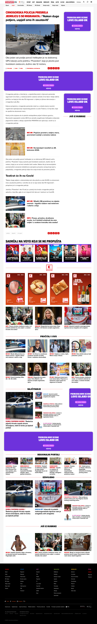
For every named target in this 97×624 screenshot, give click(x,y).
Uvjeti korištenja (23, 607)
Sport (29, 2)
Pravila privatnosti (41, 607)
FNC (21, 588)
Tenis (21, 583)
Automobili (56, 595)
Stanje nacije (46, 5)
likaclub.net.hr (23, 615)
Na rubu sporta (23, 579)
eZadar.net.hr (78, 613)
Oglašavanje (15, 607)
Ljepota (55, 579)
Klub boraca (22, 576)
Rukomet (22, 574)
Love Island (38, 583)
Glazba (37, 576)
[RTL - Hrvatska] (82, 607)
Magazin (39, 2)
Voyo (37, 593)
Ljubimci (55, 581)
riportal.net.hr (57, 613)
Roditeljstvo (56, 588)
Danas (7, 569)
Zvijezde (38, 572)
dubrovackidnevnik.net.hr (67, 613)
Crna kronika (21, 5)
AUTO (57, 2)
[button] (7, 246)
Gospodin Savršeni (40, 588)
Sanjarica (90, 577)
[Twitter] (51, 68)
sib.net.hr (32, 613)
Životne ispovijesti (57, 593)
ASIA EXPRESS (70, 2)
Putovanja (56, 586)
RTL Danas (29, 5)
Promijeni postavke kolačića (58, 607)
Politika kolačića (31, 607)
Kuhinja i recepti (57, 576)
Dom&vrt (55, 574)
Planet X (72, 583)
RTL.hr (6, 613)
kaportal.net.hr (39, 613)
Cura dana (73, 574)
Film (37, 574)
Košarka (21, 581)
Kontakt (48, 607)
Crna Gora (20, 233)
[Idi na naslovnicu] (22, 3)
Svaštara (72, 586)
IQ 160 (62, 2)
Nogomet (22, 572)
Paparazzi (38, 579)
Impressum (7, 607)
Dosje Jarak (55, 5)
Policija (8, 233)
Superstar (38, 586)
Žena (52, 2)
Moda (55, 583)
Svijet (13, 5)
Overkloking (73, 581)
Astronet (73, 572)
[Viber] (56, 68)
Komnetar (73, 579)
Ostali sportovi (23, 586)
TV (36, 581)
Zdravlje (55, 590)
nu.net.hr (84, 613)
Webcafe (46, 2)
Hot (33, 2)
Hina (21, 68)
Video (90, 572)
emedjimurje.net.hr (24, 613)
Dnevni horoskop (74, 576)
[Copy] (58, 68)
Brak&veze (56, 572)
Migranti (13, 233)
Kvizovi (72, 588)
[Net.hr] (89, 607)
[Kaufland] (48, 267)
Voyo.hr (16, 613)
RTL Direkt (37, 5)
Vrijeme (63, 5)
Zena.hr (11, 613)
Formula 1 (22, 590)
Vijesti (7, 5)
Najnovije (90, 574)
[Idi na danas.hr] (11, 2)
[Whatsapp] (54, 68)
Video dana (73, 590)
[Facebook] (49, 68)
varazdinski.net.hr (48, 613)
